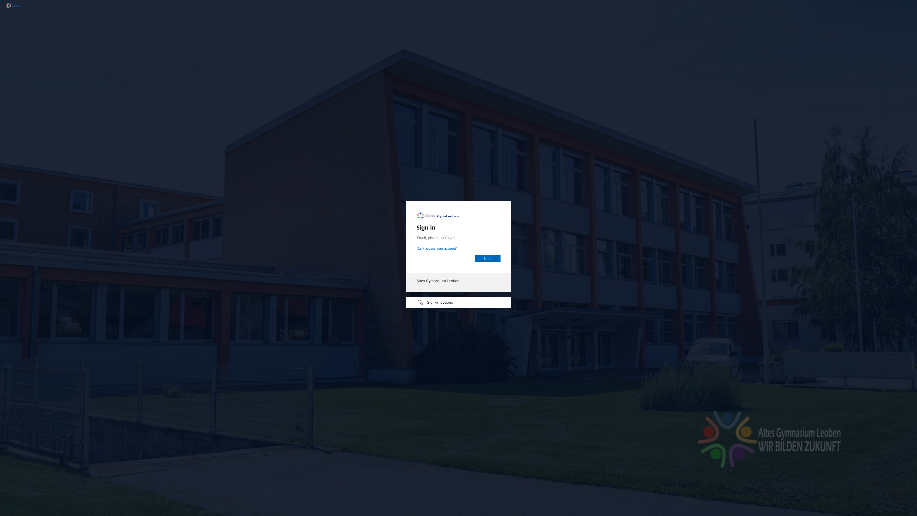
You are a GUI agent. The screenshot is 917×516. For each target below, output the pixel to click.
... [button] (912, 512)
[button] (458, 302)
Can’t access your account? (437, 248)
